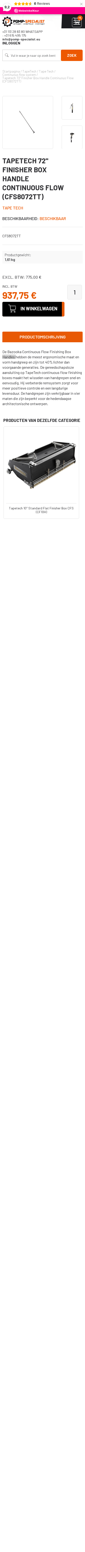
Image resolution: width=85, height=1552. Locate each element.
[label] (42, 377)
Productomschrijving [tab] (43, 336)
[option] (72, 108)
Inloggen (11, 43)
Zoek (71, 55)
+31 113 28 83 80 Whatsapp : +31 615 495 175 (22, 33)
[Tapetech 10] (41, 464)
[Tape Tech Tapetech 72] (28, 122)
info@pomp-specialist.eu (21, 39)
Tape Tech (12, 207)
